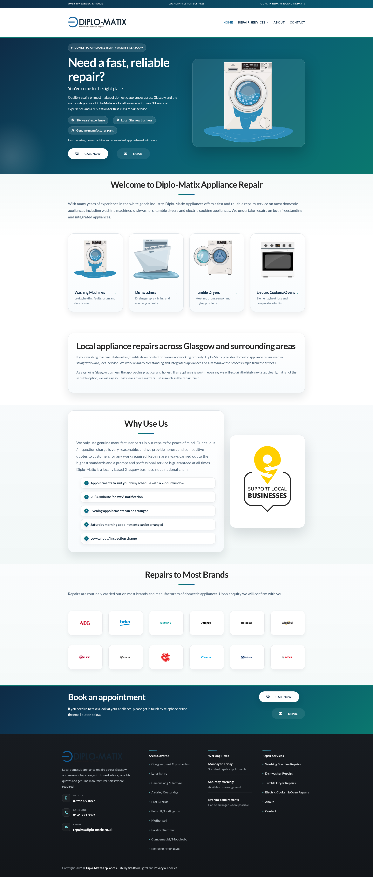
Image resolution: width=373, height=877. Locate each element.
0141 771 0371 (84, 815)
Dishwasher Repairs (279, 773)
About (279, 22)
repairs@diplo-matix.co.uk (92, 830)
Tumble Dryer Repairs (280, 783)
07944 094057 (84, 801)
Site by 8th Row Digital (133, 868)
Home (228, 22)
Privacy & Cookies (165, 868)
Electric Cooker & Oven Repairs (287, 792)
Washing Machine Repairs (283, 764)
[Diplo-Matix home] (92, 756)
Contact (297, 22)
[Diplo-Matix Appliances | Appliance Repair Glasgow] (97, 22)
